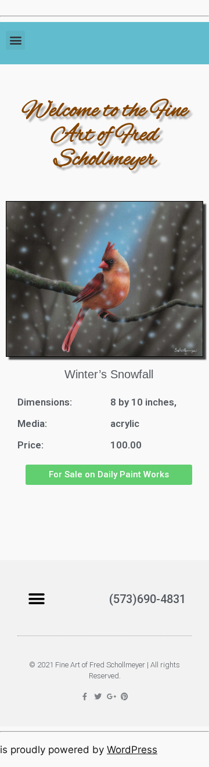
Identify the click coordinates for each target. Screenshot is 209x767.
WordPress (132, 749)
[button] (15, 40)
